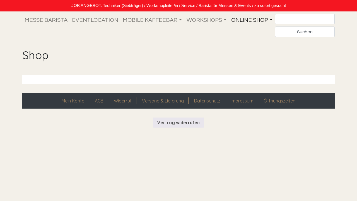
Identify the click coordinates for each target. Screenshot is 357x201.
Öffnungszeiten (279, 101)
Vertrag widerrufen (178, 122)
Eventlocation (95, 20)
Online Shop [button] (249, 20)
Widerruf (123, 101)
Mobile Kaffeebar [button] (150, 20)
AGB (99, 101)
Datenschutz (207, 101)
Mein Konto (73, 101)
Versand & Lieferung (163, 101)
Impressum (242, 101)
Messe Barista (46, 20)
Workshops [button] (204, 20)
